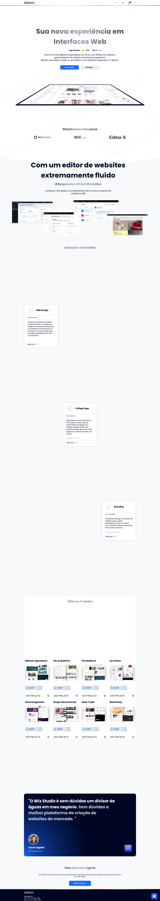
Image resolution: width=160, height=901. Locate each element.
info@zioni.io (28, 896)
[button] (129, 3)
